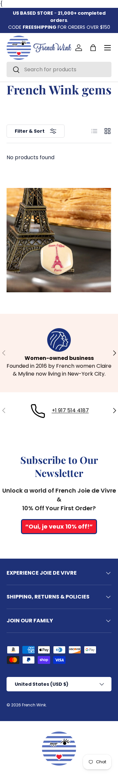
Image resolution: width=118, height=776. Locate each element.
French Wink (34, 705)
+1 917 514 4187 (70, 410)
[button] (93, 48)
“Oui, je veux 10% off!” (59, 526)
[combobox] (59, 69)
